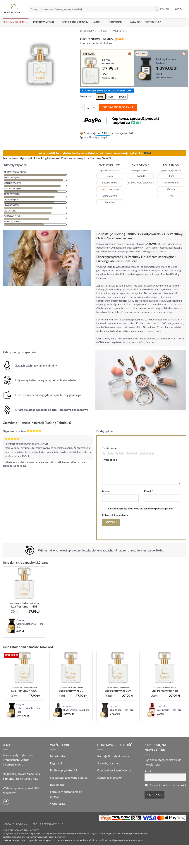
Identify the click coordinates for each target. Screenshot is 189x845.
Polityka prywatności (63, 770)
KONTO (164, 9)
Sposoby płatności (109, 763)
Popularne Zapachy (75, 22)
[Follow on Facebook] (6, 802)
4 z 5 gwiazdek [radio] (131, 453)
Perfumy (87, 31)
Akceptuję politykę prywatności (168, 785)
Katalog (135, 22)
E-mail (148, 491)
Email (148, 771)
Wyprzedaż (153, 22)
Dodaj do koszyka (118, 107)
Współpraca (58, 803)
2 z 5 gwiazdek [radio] (109, 453)
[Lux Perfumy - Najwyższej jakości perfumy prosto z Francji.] (13, 9)
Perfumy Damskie (14, 22)
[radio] (100, 96)
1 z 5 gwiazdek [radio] (103, 453)
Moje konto (57, 756)
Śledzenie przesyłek (109, 777)
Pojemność (86, 96)
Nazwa (107, 491)
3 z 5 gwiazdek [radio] (119, 453)
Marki (97, 22)
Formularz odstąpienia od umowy (66, 794)
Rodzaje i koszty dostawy (113, 756)
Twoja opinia (110, 459)
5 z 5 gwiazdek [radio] (147, 453)
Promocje (115, 22)
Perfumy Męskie (43, 22)
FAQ (35, 824)
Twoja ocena (109, 448)
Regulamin (56, 763)
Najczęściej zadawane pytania (68, 777)
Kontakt (8, 824)
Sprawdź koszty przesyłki (94, 137)
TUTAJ (147, 153)
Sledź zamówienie (51, 824)
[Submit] (156, 9)
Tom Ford (119, 31)
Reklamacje (57, 784)
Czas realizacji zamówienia (114, 770)
